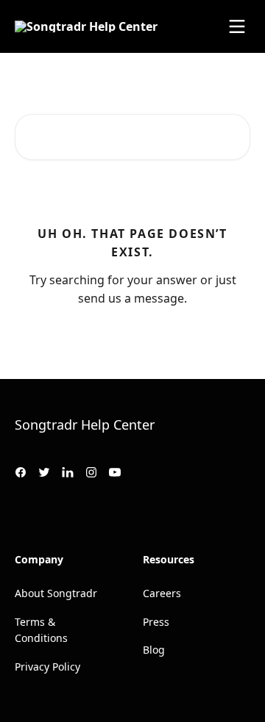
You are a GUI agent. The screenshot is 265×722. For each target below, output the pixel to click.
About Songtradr (56, 593)
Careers (162, 593)
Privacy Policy (47, 667)
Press (156, 622)
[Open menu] (237, 26)
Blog (154, 650)
